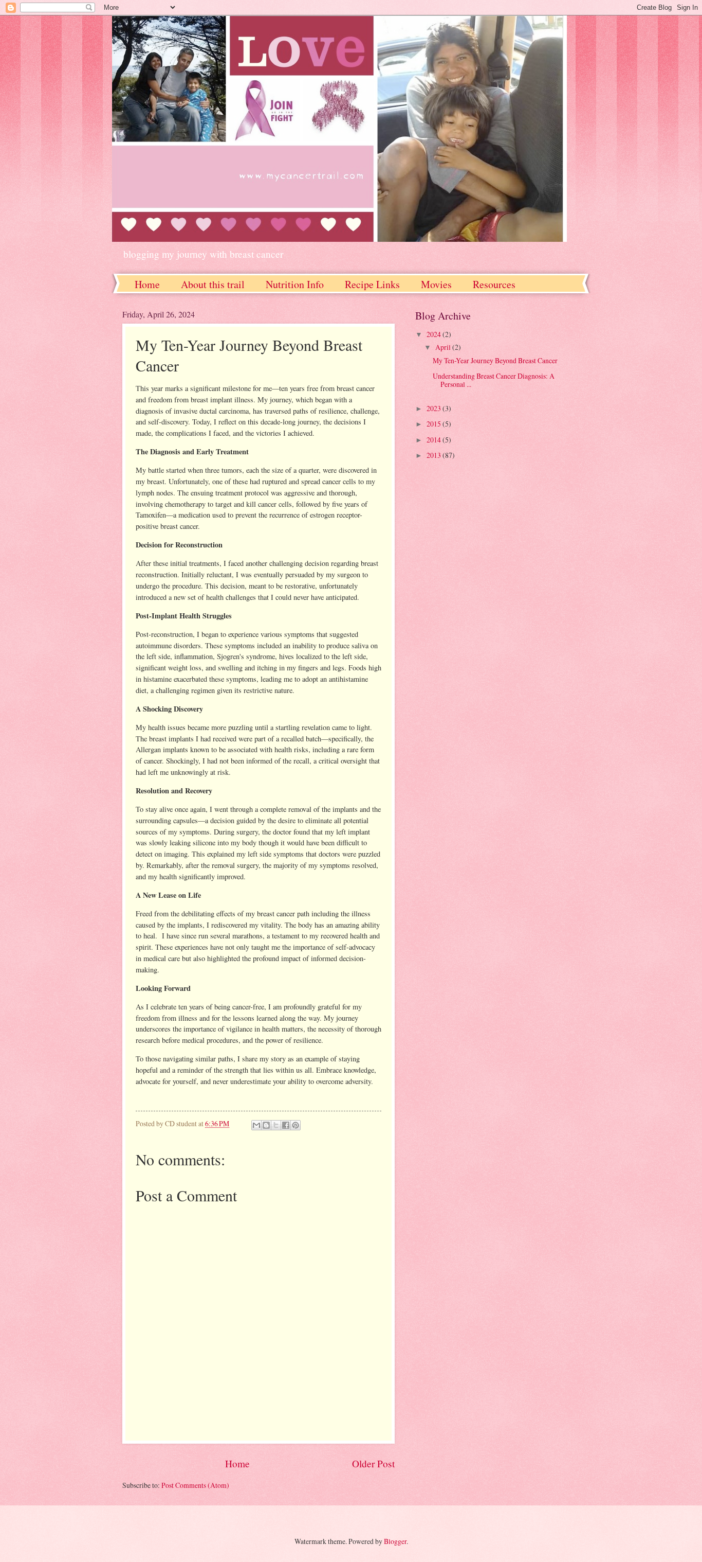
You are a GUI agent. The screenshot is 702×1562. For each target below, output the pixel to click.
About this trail (213, 284)
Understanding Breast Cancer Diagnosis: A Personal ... (494, 380)
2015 (434, 424)
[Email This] (256, 1125)
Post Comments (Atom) (195, 1485)
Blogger (395, 1541)
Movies (436, 284)
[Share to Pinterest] (295, 1125)
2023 (434, 408)
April (443, 347)
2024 (434, 334)
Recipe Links (372, 284)
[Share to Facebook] (286, 1125)
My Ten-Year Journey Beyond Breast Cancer (495, 360)
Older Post (373, 1463)
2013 (434, 455)
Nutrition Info (295, 284)
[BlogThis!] (266, 1125)
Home (147, 284)
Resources (494, 284)
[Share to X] (276, 1125)
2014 (434, 440)
